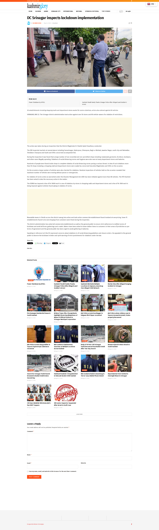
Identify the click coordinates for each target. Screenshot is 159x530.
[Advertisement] (79, 130)
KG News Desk (37, 23)
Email (29, 463)
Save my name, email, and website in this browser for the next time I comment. (52, 471)
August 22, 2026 (31, 286)
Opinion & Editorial (92, 11)
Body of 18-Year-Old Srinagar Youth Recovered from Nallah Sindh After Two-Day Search (93, 347)
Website (83, 463)
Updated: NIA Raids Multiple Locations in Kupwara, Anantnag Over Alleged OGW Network (92, 286)
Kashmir (38, 11)
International (68, 11)
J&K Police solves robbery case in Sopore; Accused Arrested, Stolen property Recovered (119, 315)
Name (29, 455)
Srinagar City (55, 11)
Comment (30, 431)
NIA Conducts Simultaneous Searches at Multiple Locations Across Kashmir (64, 347)
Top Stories (106, 11)
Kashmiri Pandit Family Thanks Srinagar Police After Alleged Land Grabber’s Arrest (65, 286)
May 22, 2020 (47, 23)
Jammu (46, 11)
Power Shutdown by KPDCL (37, 102)
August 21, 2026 (31, 407)
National (79, 11)
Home (30, 11)
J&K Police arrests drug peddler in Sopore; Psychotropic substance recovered (38, 347)
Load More (79, 414)
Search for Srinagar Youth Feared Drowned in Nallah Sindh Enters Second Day (38, 376)
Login (129, 11)
